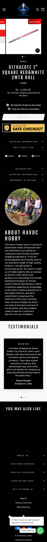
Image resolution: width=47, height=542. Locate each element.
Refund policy (23, 507)
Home (22, 61)
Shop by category (23, 472)
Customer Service (23, 464)
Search (23, 498)
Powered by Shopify (23, 540)
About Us (23, 455)
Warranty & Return (23, 180)
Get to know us (23, 489)
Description (24, 169)
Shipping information (23, 142)
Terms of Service (23, 502)
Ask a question (24, 147)
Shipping (24, 93)
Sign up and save (23, 481)
